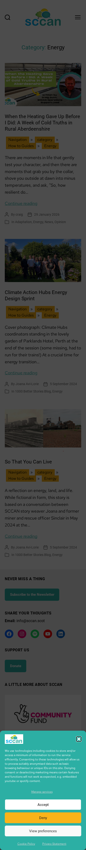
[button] (78, 739)
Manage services (42, 792)
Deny (43, 818)
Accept (43, 805)
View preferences (43, 831)
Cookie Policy (26, 844)
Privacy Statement (54, 844)
